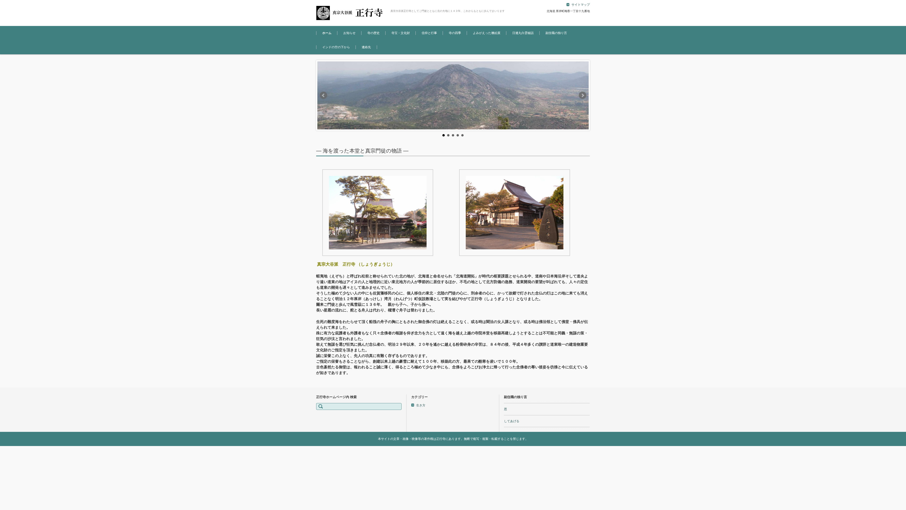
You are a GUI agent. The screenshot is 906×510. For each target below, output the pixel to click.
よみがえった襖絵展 (486, 33)
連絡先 (366, 47)
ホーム (326, 33)
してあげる (511, 421)
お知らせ (349, 33)
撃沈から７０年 (519, 46)
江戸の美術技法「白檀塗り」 (408, 46)
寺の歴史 (373, 33)
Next (582, 95)
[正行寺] (351, 13)
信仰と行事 (429, 33)
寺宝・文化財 (400, 33)
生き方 (420, 405)
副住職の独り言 (556, 33)
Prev (323, 95)
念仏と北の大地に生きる (380, 46)
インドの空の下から (336, 47)
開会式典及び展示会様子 (486, 46)
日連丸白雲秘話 (523, 33)
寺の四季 (455, 33)
